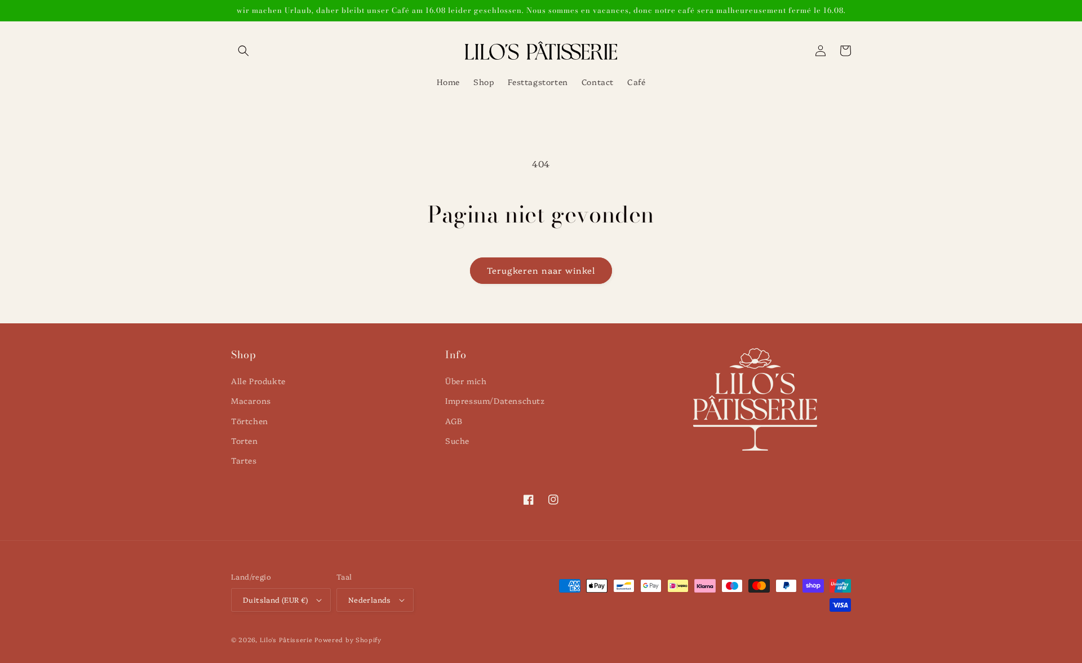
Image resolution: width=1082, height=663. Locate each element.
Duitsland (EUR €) (275, 599)
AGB (454, 420)
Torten (244, 440)
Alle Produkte (258, 380)
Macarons (251, 400)
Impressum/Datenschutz (495, 400)
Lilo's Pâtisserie (286, 639)
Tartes (244, 460)
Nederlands (369, 599)
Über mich (465, 380)
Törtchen (249, 420)
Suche (457, 440)
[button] (243, 50)
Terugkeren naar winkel (541, 270)
